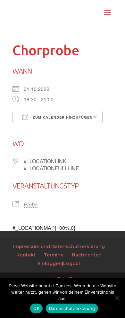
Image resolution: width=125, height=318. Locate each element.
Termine (53, 255)
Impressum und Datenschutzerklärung (59, 246)
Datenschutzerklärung (72, 308)
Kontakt (26, 255)
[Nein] (117, 298)
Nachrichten (87, 255)
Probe (31, 204)
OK (36, 308)
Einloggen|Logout (59, 263)
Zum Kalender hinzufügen (62, 117)
